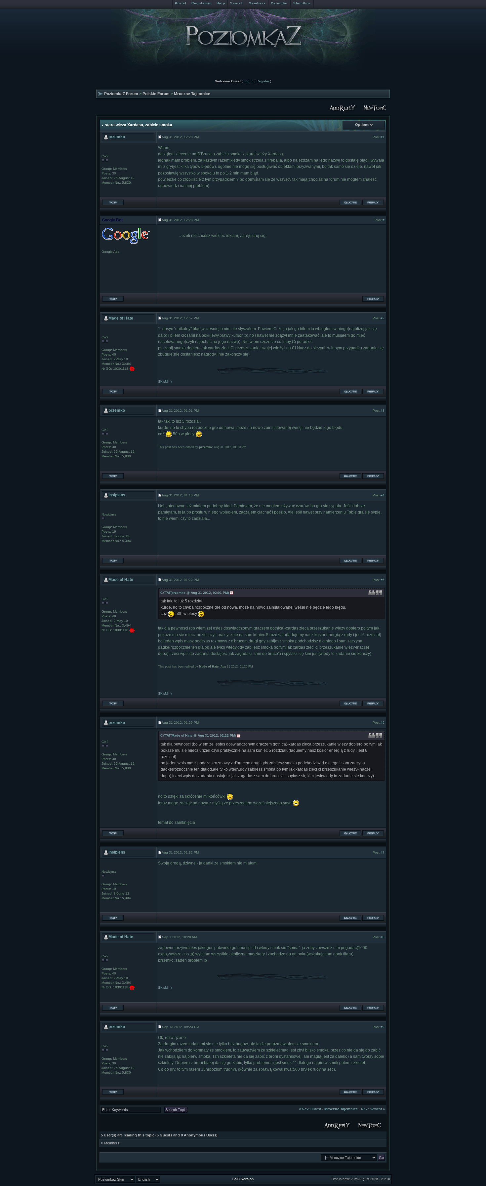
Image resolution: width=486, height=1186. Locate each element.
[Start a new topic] (375, 107)
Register (263, 81)
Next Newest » (373, 1109)
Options (362, 125)
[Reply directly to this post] (373, 202)
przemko (116, 136)
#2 (383, 318)
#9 (383, 1027)
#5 (383, 580)
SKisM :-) (165, 381)
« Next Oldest (310, 1109)
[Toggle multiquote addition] (350, 202)
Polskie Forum (156, 94)
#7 (383, 852)
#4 (383, 495)
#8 (383, 937)
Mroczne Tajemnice (192, 94)
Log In (249, 81)
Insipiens (116, 495)
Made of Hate (120, 318)
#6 (383, 722)
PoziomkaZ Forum (121, 94)
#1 (383, 137)
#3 (383, 410)
